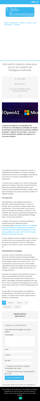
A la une (13, 89)
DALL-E (19, 303)
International (16, 91)
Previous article (20, 314)
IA (26, 303)
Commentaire (9, 335)
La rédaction (21, 84)
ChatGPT (10, 303)
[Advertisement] (20, 45)
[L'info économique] (20, 12)
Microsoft (7, 307)
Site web (7, 360)
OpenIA (17, 307)
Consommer (21, 89)
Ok (20, 398)
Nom (6, 349)
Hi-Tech (27, 89)
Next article (20, 316)
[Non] (38, 394)
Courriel (7, 355)
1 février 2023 (21, 79)
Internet (25, 91)
